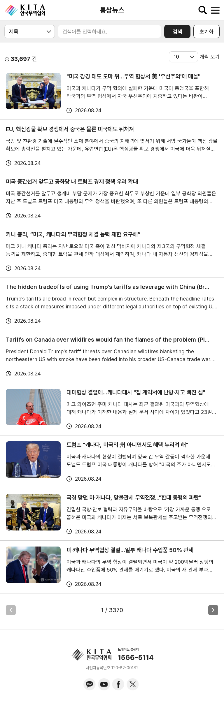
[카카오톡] (89, 684)
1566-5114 (136, 657)
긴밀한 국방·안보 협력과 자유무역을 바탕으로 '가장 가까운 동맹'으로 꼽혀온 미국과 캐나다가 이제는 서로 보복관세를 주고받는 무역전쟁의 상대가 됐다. (139, 517)
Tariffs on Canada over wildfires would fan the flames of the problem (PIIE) (107, 339)
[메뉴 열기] (215, 10)
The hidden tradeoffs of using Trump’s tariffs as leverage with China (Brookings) (107, 286)
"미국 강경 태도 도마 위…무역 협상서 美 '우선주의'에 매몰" (133, 76)
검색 (177, 32)
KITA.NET (24, 10)
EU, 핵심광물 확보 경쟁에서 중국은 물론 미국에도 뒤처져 (70, 129)
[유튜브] (104, 684)
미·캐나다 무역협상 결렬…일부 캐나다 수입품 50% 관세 (129, 550)
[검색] (202, 10)
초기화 (207, 32)
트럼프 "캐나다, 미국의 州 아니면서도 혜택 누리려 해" (127, 444)
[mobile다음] (213, 610)
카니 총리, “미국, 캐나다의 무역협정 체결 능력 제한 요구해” (73, 234)
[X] (132, 684)
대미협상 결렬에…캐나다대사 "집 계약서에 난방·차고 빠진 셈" (135, 392)
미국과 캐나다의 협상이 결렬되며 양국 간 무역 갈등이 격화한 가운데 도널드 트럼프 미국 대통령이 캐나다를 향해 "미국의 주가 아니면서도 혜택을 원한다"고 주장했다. (138, 464)
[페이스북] (118, 684)
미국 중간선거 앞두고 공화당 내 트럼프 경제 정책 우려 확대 (72, 181)
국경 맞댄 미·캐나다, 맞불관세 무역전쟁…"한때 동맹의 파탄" (133, 497)
